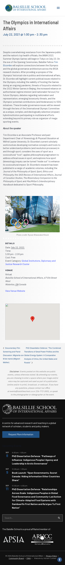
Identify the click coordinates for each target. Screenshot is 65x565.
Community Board (16, 558)
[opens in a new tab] (13, 539)
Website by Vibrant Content (44, 558)
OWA (28, 558)
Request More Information (20, 434)
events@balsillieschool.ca (21, 391)
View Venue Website (15, 290)
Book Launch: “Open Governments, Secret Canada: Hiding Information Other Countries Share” (36, 476)
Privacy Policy (51, 556)
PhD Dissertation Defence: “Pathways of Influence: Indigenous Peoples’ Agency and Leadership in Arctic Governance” (35, 460)
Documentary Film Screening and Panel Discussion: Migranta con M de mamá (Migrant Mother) (13, 355)
